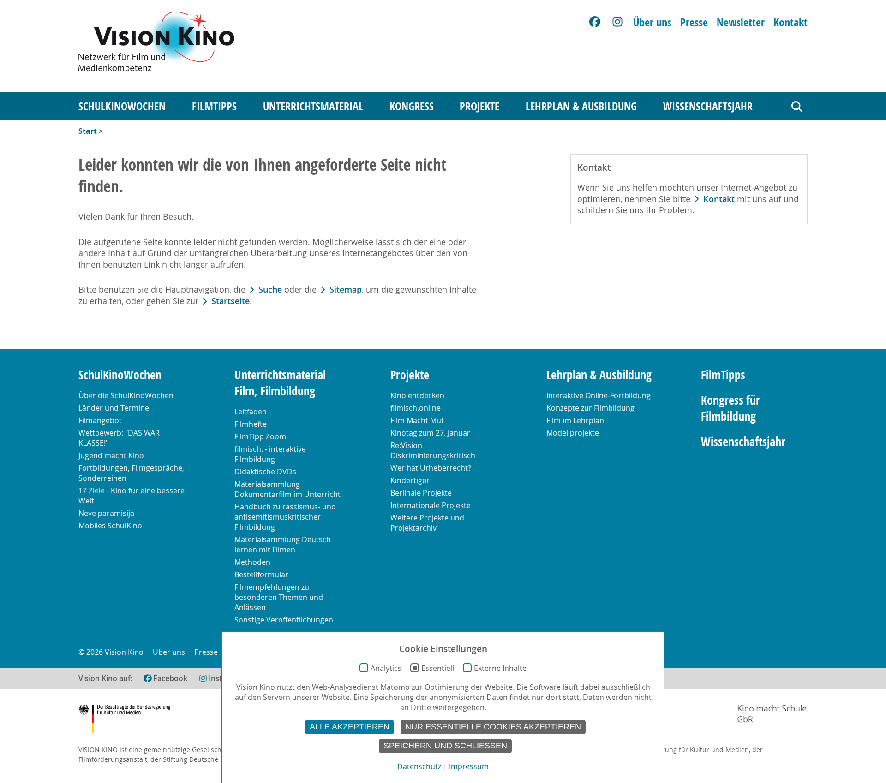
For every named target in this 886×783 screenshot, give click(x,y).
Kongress (411, 106)
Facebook (170, 678)
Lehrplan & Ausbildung (581, 106)
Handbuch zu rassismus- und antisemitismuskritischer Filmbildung (285, 517)
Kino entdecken (417, 395)
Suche (270, 289)
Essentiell (437, 668)
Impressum (469, 766)
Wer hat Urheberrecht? (430, 468)
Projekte (479, 106)
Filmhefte (250, 424)
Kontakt (790, 22)
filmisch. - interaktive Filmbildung (270, 454)
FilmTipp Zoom (260, 436)
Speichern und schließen (445, 745)
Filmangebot (100, 420)
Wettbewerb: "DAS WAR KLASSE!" (119, 438)
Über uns (652, 22)
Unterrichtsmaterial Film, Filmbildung (280, 383)
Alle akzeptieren (349, 726)
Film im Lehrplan (575, 420)
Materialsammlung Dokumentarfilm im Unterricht (287, 489)
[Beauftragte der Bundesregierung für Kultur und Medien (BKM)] (124, 720)
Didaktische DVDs (265, 471)
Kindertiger (410, 480)
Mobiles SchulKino (110, 525)
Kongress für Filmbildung (730, 408)
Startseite (230, 301)
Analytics (386, 668)
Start (87, 131)
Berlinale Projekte (421, 493)
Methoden (252, 562)
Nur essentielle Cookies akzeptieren (493, 726)
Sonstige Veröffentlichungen (283, 620)
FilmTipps (214, 106)
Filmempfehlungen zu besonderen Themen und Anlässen (278, 597)
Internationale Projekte (430, 505)
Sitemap (345, 289)
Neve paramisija (106, 513)
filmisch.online (415, 408)
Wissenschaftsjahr (708, 106)
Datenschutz (419, 766)
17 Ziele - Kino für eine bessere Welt (131, 495)
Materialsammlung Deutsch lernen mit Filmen (282, 544)
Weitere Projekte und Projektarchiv (427, 523)
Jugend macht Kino (111, 455)
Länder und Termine (113, 408)
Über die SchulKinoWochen (126, 395)
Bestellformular (261, 574)
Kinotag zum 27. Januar (430, 433)
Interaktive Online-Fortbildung (598, 395)
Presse (694, 22)
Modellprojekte (572, 433)
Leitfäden (250, 411)
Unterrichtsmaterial (313, 106)
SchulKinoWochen (122, 106)
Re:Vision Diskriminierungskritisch (432, 450)
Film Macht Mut (417, 420)
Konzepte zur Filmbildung (590, 408)
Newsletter (741, 22)
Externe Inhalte (500, 668)
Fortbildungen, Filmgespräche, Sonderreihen (131, 473)
